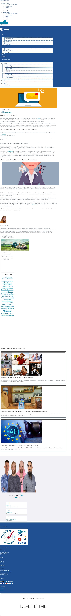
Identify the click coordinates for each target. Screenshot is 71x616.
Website (2, 339)
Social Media (3, 308)
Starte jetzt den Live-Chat (11, 513)
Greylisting (34, 204)
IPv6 (5, 299)
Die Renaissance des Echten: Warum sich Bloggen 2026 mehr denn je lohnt (17, 377)
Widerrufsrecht (3, 573)
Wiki (7, 10)
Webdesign (7, 312)
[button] (4, 22)
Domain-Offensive (7, 286)
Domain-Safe (8, 44)
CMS (12, 280)
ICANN (12, 298)
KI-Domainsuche (9, 39)
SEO (12, 306)
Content (3, 281)
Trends (12, 308)
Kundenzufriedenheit (7, 301)
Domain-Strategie (4, 292)
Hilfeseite (2, 560)
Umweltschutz (3, 551)
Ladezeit (2, 302)
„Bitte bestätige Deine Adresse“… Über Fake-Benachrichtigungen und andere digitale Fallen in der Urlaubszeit (24, 411)
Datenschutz (6, 285)
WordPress (11, 315)
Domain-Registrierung (7, 288)
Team (1, 549)
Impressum (2, 565)
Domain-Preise (9, 41)
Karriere (1, 555)
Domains (4, 35)
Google (2, 298)
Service (4, 56)
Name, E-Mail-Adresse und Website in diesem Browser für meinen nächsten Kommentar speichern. (22, 341)
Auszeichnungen (7, 277)
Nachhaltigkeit (6, 302)
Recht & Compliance (6, 305)
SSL (3, 55)
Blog (3, 58)
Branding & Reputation (6, 280)
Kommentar (3, 330)
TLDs (9, 308)
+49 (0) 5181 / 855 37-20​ (12, 507)
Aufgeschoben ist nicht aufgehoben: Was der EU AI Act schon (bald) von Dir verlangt (19, 445)
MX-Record (10, 151)
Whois (6, 315)
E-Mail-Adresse (3, 336)
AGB (1, 570)
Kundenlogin (2, 562)
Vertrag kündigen (3, 576)
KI (6, 299)
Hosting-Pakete (9, 49)
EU (12, 296)
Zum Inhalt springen (4, 0)
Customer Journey (9, 281)
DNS (10, 285)
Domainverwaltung (8, 294)
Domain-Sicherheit (7, 290)
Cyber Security (5, 112)
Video (6, 310)
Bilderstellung (10, 278)
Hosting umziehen (9, 52)
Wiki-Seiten (2, 564)
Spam (38, 118)
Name (1, 333)
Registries (9, 306)
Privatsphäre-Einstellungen (6, 572)
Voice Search (9, 310)
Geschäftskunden (6, 59)
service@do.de (9, 520)
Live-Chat (2, 561)
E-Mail (3, 53)
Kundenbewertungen (4, 552)
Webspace (4, 45)
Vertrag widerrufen (4, 574)
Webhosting (5, 314)
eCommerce (9, 296)
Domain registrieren (9, 38)
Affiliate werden (3, 553)
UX (4, 310)
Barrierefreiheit (4, 278)
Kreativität (9, 299)
